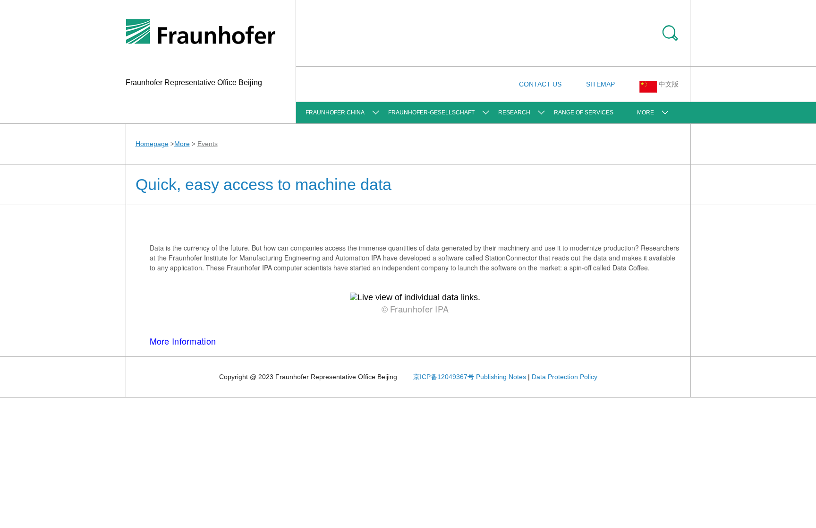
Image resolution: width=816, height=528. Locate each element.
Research (514, 112)
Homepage (152, 143)
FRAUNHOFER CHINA (335, 112)
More (645, 112)
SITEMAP (600, 84)
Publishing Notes (501, 377)
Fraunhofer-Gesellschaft (431, 112)
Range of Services (583, 112)
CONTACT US (540, 84)
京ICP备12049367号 (443, 377)
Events (207, 143)
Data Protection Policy (564, 377)
